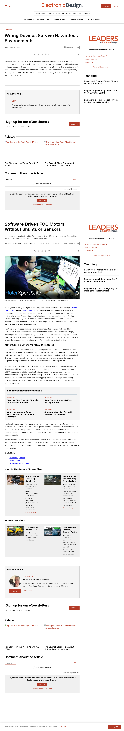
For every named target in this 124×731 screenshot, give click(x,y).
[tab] (10, 179)
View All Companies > (101, 67)
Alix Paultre (9, 244)
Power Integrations (17, 458)
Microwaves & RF (31, 244)
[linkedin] (39, 54)
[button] (6, 6)
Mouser (87, 62)
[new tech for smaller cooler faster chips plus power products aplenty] (52, 531)
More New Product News (19, 463)
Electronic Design (30, 512)
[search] (9, 6)
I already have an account (42, 205)
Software (8, 218)
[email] (49, 54)
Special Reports (76, 19)
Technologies (28, 19)
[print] (79, 54)
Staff (6, 47)
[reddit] (46, 54)
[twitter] (42, 54)
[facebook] (35, 54)
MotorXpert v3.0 (29, 310)
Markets (40, 19)
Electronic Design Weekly (57, 19)
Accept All (114, 727)
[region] (42, 184)
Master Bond (89, 59)
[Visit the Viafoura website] (74, 189)
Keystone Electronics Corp (95, 56)
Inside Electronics (93, 19)
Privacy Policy (63, 726)
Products (8, 29)
